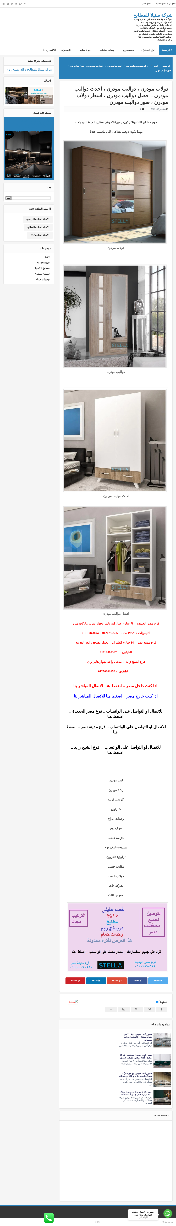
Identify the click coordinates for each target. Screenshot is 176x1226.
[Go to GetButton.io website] (167, 1222)
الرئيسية (166, 50)
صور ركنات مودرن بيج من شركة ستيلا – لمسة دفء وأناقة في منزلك (135, 1074)
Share (136, 980)
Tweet (157, 980)
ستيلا (163, 1002)
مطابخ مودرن (171, 3)
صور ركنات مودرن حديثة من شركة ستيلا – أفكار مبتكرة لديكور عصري (136, 1056)
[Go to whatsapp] (167, 1213)
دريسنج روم (128, 50)
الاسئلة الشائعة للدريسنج (37, 219)
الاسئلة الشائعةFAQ (40, 235)
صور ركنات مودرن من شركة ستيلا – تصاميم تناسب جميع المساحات (136, 1093)
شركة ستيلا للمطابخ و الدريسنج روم (30, 69)
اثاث (47, 256)
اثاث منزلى (65, 50)
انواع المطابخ (148, 50)
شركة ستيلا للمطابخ (153, 15)
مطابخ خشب (146, 3)
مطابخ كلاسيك (160, 3)
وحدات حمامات (107, 50)
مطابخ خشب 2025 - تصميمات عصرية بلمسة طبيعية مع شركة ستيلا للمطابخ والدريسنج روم (32, 125)
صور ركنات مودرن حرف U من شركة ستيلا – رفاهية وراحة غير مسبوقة (138, 1037)
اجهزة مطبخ (85, 50)
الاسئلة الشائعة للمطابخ (38, 227)
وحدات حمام (42, 279)
